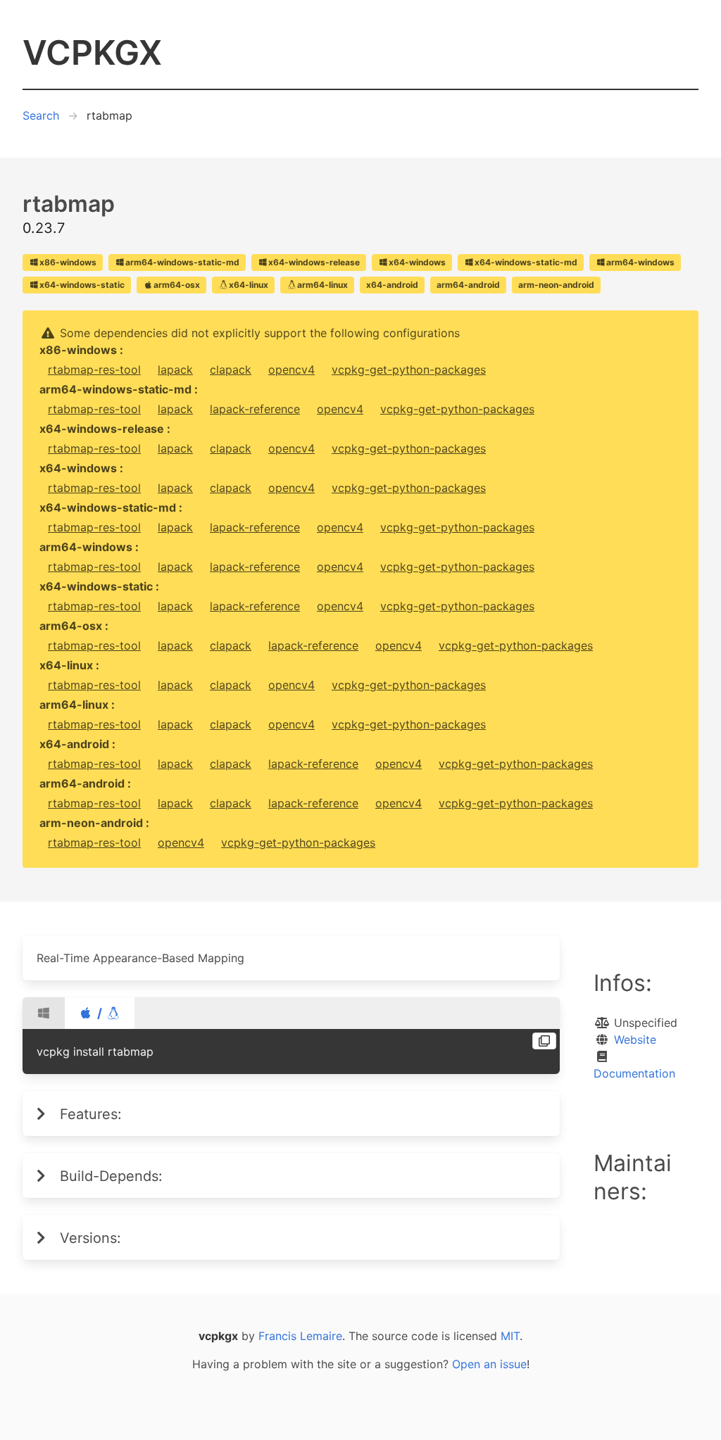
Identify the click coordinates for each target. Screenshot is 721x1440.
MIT (510, 1336)
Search (41, 115)
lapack (175, 369)
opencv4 (291, 369)
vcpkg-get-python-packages (409, 369)
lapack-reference (255, 409)
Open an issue (489, 1364)
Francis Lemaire (300, 1336)
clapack (230, 369)
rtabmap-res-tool (94, 369)
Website (635, 1039)
